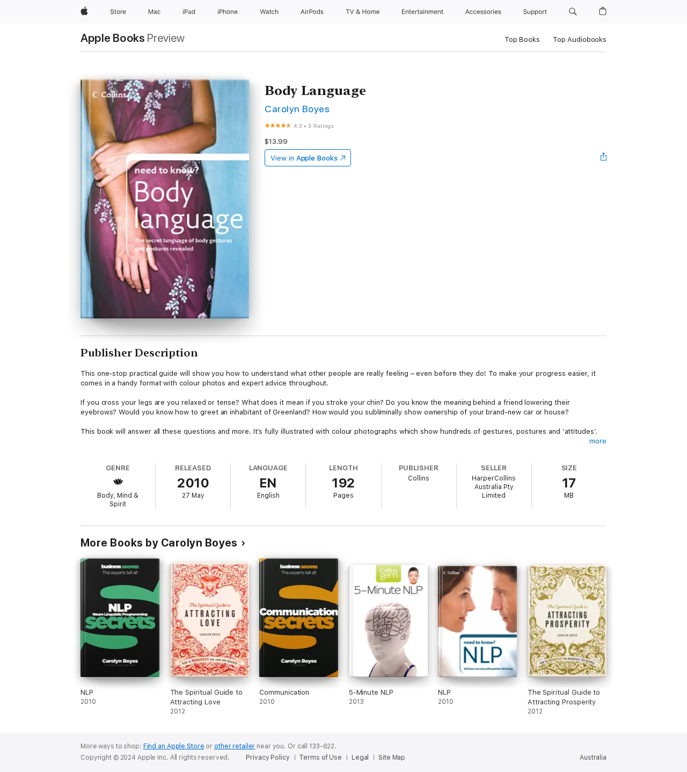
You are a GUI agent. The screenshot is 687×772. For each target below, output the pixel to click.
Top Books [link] (522, 39)
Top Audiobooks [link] (579, 39)
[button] (573, 12)
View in (304, 158)
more (597, 441)
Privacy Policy (267, 757)
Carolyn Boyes (297, 108)
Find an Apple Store (173, 746)
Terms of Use (320, 757)
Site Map (391, 757)
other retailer (234, 746)
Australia (593, 757)
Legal (360, 757)
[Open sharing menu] (603, 157)
